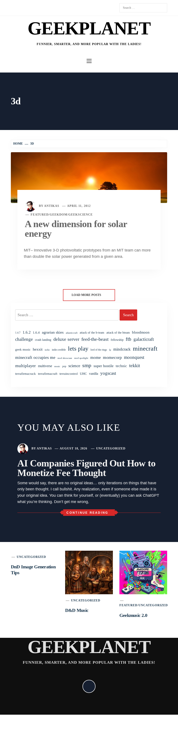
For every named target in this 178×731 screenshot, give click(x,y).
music (57, 366)
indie (47, 350)
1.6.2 (27, 332)
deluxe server (66, 339)
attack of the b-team (92, 332)
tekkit (134, 365)
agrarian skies (53, 332)
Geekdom (58, 214)
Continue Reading (87, 512)
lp (110, 349)
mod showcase (65, 358)
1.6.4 (36, 332)
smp (86, 365)
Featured (40, 214)
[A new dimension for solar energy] (89, 177)
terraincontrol (68, 373)
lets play (78, 348)
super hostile (104, 366)
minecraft (145, 348)
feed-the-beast (95, 339)
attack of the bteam (118, 332)
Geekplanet (89, 28)
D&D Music (76, 610)
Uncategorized (110, 448)
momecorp (112, 357)
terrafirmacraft (47, 373)
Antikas (51, 206)
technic (121, 366)
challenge (24, 339)
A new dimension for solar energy (76, 229)
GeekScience (80, 214)
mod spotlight (81, 358)
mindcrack (122, 349)
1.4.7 (17, 332)
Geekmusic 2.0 (133, 615)
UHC (83, 373)
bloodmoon (141, 332)
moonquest (134, 357)
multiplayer (25, 365)
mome (95, 357)
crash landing (43, 339)
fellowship (117, 339)
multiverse (45, 366)
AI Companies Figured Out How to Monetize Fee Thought (86, 468)
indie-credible (59, 349)
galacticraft (144, 339)
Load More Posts (87, 295)
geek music (23, 349)
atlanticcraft (71, 332)
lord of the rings (99, 349)
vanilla (93, 373)
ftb (128, 339)
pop (64, 366)
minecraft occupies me (35, 357)
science (74, 365)
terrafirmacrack (25, 373)
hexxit (38, 349)
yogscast (108, 373)
